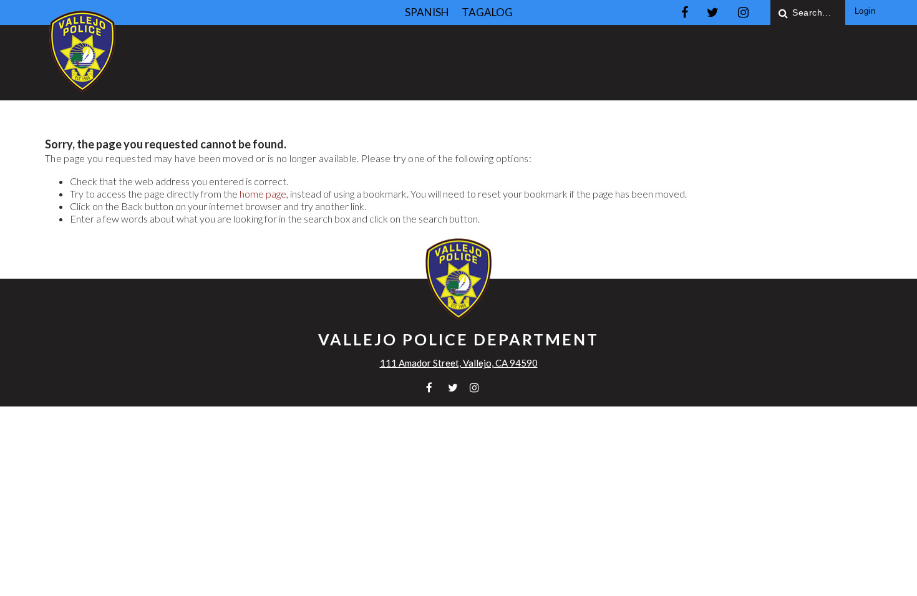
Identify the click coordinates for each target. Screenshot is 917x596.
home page (263, 193)
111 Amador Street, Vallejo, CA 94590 (459, 362)
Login (865, 11)
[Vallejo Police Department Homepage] (82, 94)
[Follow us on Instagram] (743, 12)
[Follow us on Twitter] (712, 12)
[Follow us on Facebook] (684, 12)
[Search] (783, 12)
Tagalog (487, 12)
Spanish (427, 12)
